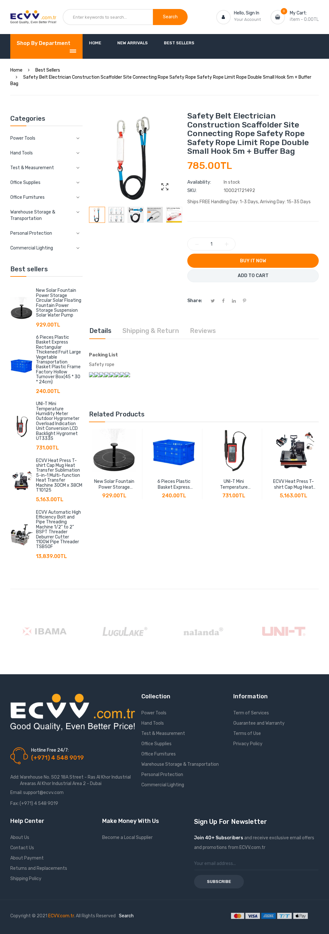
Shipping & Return (150, 331)
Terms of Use (247, 733)
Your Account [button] (247, 19)
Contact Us (22, 848)
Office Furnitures (158, 754)
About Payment (27, 858)
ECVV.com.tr (61, 916)
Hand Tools (152, 723)
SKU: (192, 190)
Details (100, 331)
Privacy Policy (247, 743)
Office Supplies (156, 743)
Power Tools (153, 713)
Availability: (199, 182)
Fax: (14, 803)
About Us (19, 837)
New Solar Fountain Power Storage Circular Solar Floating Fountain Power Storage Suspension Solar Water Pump (58, 303)
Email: (16, 792)
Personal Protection (162, 774)
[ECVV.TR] (33, 15)
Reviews (203, 331)
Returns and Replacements (38, 868)
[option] (97, 215)
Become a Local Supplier (127, 837)
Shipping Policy (25, 878)
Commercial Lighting (162, 785)
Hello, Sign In (246, 13)
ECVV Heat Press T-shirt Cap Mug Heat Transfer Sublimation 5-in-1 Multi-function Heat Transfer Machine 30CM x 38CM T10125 (59, 475)
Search (126, 916)
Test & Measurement (163, 733)
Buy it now (253, 261)
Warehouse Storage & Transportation (180, 764)
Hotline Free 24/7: (50, 750)
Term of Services (251, 713)
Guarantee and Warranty (259, 723)
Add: (14, 777)
